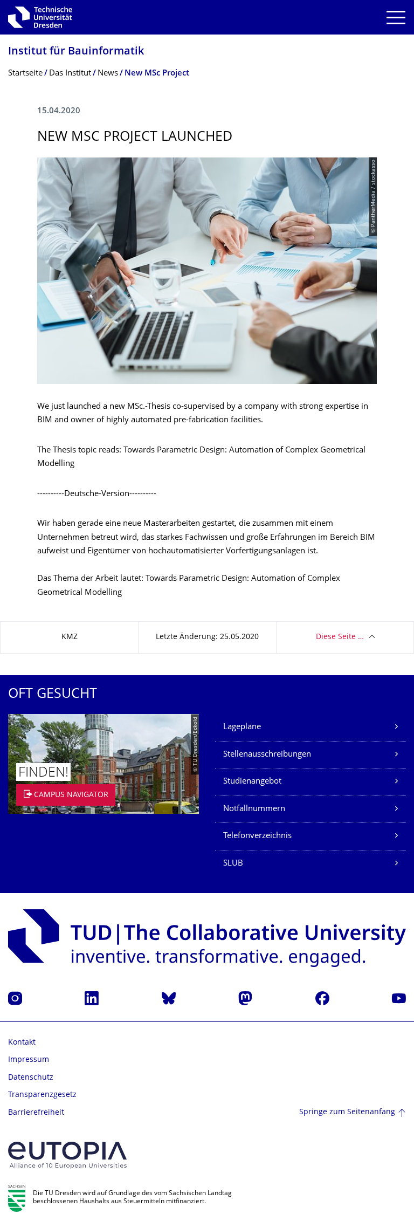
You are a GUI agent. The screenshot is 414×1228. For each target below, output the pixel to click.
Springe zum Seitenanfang (347, 1112)
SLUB (233, 864)
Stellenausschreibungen (267, 755)
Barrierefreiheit (36, 1112)
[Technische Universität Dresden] (40, 17)
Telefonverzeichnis (257, 836)
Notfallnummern (254, 809)
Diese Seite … (340, 637)
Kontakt (22, 1042)
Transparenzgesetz (42, 1095)
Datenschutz (30, 1077)
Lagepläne (242, 727)
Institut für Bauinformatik (76, 52)
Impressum (28, 1060)
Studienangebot (252, 782)
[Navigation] (396, 17)
